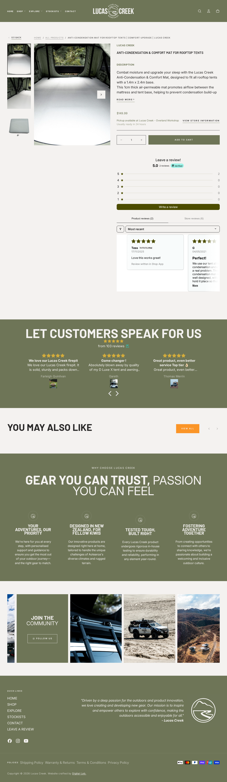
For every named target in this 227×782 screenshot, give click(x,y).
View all (187, 428)
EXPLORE (34, 11)
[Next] (217, 428)
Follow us (34, 638)
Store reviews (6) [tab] (194, 218)
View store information (201, 120)
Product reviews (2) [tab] (142, 218)
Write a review (168, 207)
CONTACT (70, 11)
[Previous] (209, 428)
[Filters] (120, 229)
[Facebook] (9, 740)
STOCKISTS (52, 11)
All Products (54, 37)
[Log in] (209, 11)
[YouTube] (26, 740)
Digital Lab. (79, 773)
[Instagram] (17, 740)
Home (37, 37)
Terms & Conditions (91, 762)
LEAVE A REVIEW (20, 729)
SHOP (20, 11)
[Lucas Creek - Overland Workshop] (203, 710)
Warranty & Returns (60, 762)
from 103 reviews (111, 346)
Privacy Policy (118, 762)
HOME (10, 11)
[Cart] (218, 11)
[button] (200, 11)
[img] (113, 341)
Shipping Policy (31, 762)
